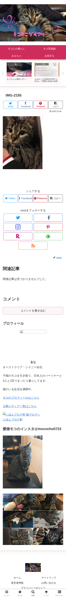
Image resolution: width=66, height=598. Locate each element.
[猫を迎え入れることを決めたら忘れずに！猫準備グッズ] (18, 502)
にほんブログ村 (13, 419)
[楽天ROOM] (17, 236)
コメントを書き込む (33, 310)
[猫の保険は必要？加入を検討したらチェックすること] (18, 519)
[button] (59, 403)
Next (63, 73)
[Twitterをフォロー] (17, 218)
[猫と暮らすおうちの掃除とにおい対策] (48, 519)
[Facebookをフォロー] (48, 218)
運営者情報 (17, 582)
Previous (2, 73)
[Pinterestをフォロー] (48, 227)
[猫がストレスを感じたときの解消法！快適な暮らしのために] (48, 502)
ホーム (17, 577)
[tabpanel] (19, 73)
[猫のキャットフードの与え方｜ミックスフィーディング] (48, 536)
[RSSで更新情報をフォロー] (33, 246)
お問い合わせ (48, 582)
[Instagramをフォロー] (17, 227)
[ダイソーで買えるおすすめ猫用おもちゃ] (18, 536)
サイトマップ (48, 577)
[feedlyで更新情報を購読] (48, 236)
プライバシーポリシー (33, 588)
